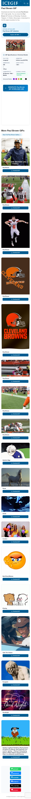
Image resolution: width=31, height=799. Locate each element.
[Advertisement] (15, 108)
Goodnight (6, 712)
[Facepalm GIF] (15, 670)
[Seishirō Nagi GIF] (15, 450)
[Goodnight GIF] (15, 700)
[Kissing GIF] (15, 595)
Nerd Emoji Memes (8, 576)
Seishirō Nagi (6, 460)
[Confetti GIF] (15, 529)
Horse (4, 488)
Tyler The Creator (7, 652)
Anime (4, 513)
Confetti (5, 539)
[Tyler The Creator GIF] (15, 633)
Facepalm (5, 682)
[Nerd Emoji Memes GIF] (15, 560)
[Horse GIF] (15, 477)
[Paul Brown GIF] (15, 152)
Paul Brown (6, 167)
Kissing (5, 608)
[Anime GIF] (15, 504)
